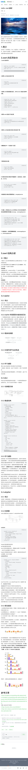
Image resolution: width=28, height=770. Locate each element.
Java (25, 4)
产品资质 (14, 763)
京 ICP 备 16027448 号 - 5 (14, 762)
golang (17, 4)
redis (3, 729)
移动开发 (21, 4)
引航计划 (10, 729)
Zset (6, 729)
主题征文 (10, 4)
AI (13, 4)
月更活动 (5, 4)
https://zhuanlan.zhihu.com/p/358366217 (11, 707)
